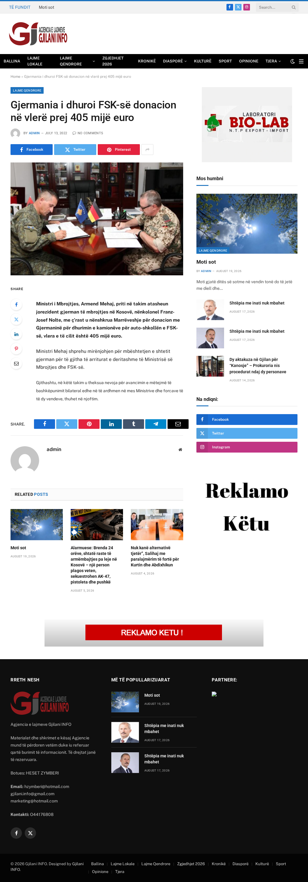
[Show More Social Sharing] (147, 149)
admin (34, 133)
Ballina (12, 61)
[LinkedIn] (16, 334)
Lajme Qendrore (71, 61)
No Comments (90, 133)
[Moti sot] (37, 524)
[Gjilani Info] (38, 34)
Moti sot (18, 547)
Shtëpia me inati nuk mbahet (66, 7)
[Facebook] (16, 304)
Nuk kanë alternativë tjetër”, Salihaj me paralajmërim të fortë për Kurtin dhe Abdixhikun (155, 556)
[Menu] (301, 61)
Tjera (271, 61)
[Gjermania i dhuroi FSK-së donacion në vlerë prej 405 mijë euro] (97, 218)
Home (15, 76)
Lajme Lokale (34, 61)
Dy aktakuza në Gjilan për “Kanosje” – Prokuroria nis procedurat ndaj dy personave (257, 365)
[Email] (16, 363)
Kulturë (202, 61)
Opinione (248, 61)
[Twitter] (16, 319)
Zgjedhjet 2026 (113, 61)
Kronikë (147, 61)
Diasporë (173, 61)
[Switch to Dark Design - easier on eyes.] (292, 61)
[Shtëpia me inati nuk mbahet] (210, 309)
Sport (225, 61)
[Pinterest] (16, 348)
